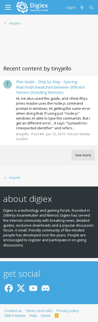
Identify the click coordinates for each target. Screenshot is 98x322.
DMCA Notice (14, 315)
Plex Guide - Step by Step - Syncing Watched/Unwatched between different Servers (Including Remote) (50, 87)
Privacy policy (68, 310)
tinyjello (22, 133)
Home (46, 315)
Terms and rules (39, 310)
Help (33, 315)
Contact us (13, 310)
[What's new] (82, 7)
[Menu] (8, 7)
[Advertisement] (49, 48)
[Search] (91, 7)
